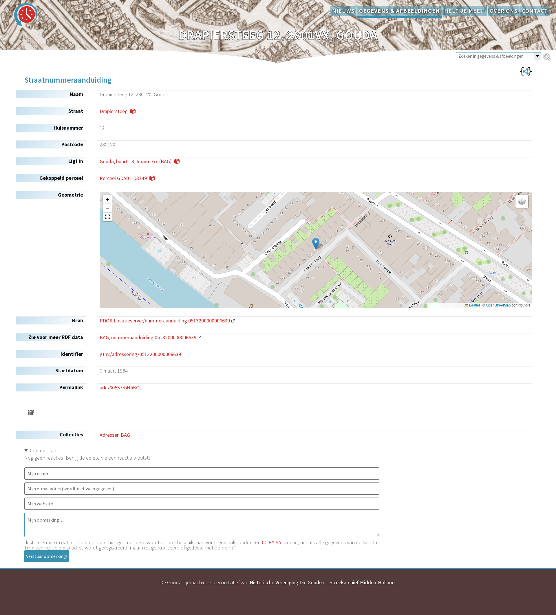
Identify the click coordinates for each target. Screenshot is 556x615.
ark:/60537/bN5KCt (120, 387)
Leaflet (474, 305)
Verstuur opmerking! (46, 556)
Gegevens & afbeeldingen (399, 10)
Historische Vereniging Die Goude (286, 582)
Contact (535, 10)
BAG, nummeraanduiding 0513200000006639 (148, 337)
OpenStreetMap (498, 305)
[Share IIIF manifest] (30, 412)
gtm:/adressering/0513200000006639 (140, 354)
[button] (315, 244)
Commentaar (44, 450)
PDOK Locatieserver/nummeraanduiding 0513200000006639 (165, 320)
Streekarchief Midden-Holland (362, 582)
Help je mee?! (464, 10)
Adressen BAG (115, 434)
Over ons (504, 10)
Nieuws (343, 10)
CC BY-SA (271, 542)
